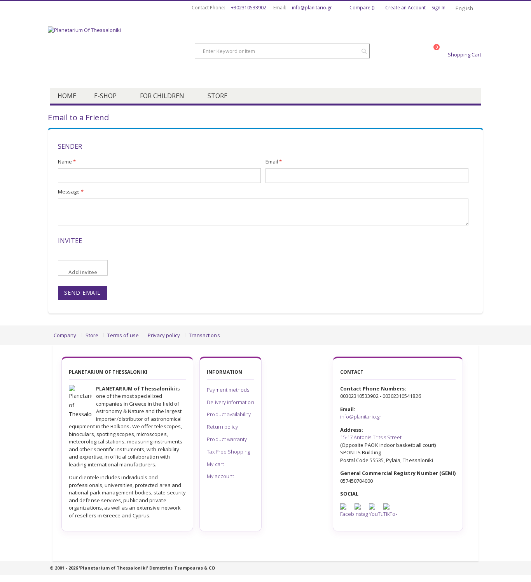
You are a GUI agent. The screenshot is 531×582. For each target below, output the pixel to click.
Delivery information (230, 402)
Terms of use (123, 335)
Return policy (222, 426)
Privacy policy (164, 335)
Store (92, 335)
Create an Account (405, 8)
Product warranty (227, 439)
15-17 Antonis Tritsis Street (371, 437)
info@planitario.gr (312, 8)
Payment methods (228, 389)
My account (220, 476)
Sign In (438, 8)
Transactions (204, 335)
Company (65, 335)
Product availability (228, 414)
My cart (215, 464)
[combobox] (282, 51)
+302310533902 (248, 8)
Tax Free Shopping (228, 451)
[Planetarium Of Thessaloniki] (110, 51)
